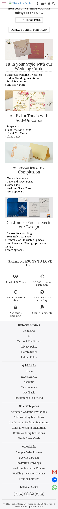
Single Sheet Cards (29, 438)
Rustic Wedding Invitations (29, 433)
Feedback (29, 392)
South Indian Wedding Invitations (29, 422)
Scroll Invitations (17, 81)
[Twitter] (21, 494)
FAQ (29, 336)
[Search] (53, 3)
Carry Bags (13, 184)
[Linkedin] (31, 494)
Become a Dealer (29, 457)
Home (29, 371)
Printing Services (29, 478)
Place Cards (14, 136)
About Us (29, 382)
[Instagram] (36, 494)
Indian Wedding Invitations (23, 78)
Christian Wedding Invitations (29, 411)
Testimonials (29, 387)
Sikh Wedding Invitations (29, 417)
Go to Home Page (29, 20)
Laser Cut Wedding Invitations (25, 74)
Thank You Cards (17, 133)
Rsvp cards (13, 126)
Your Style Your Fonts (19, 236)
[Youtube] (42, 494)
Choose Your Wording (19, 233)
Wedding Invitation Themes (29, 473)
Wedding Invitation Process (29, 468)
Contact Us (29, 330)
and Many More (16, 84)
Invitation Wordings (29, 463)
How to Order (29, 351)
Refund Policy (29, 357)
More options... (15, 191)
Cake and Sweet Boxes (20, 181)
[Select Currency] (37, 3)
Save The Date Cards (19, 129)
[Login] (49, 3)
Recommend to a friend (29, 397)
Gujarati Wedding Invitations (29, 427)
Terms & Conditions (29, 341)
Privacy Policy (29, 346)
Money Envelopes (17, 178)
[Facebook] (15, 494)
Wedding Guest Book (19, 188)
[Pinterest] (26, 494)
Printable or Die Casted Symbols (26, 240)
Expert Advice (29, 376)
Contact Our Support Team (29, 29)
